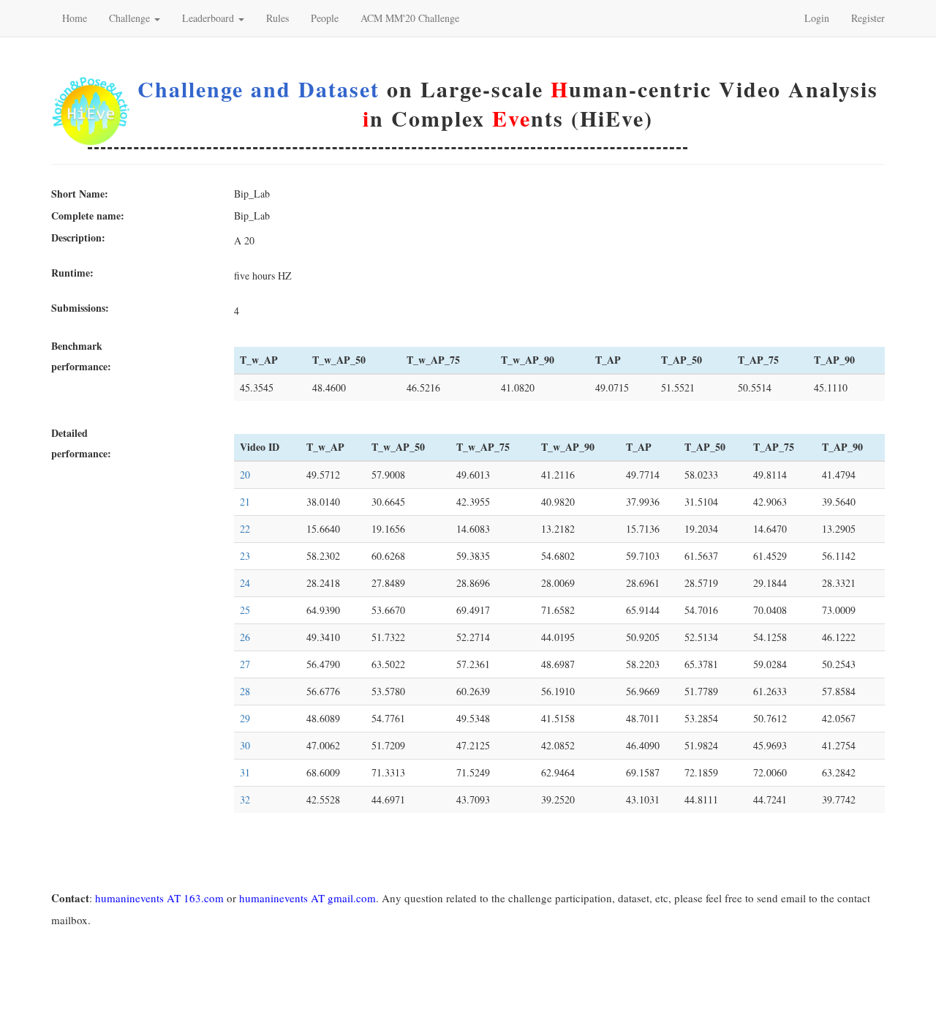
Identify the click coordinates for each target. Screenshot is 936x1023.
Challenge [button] (131, 18)
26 (245, 637)
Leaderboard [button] (209, 18)
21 (245, 502)
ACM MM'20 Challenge (410, 18)
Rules (277, 18)
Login (816, 18)
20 (245, 474)
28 (245, 691)
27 (245, 664)
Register (868, 18)
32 (245, 799)
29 (245, 718)
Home (74, 18)
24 (245, 583)
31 (245, 772)
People (325, 18)
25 (245, 610)
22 (245, 529)
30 (245, 745)
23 (245, 556)
